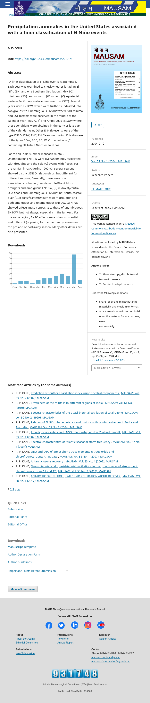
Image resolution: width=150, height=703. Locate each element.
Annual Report (65, 642)
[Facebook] (49, 628)
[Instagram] (88, 628)
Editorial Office (17, 524)
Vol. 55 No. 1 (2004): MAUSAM (52, 15)
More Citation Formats (107, 368)
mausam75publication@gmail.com (110, 661)
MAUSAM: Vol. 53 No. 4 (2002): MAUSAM (91, 461)
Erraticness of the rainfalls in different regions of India (67, 403)
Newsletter (63, 638)
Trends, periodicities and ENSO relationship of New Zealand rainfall (76, 432)
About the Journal (26, 638)
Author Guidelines (20, 562)
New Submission (25, 653)
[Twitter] (61, 628)
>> (18, 489)
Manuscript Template (22, 547)
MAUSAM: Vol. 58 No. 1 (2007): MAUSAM (86, 456)
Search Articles (107, 638)
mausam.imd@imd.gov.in (105, 657)
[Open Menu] (8, 4)
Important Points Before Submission (32, 571)
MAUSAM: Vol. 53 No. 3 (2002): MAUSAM (84, 471)
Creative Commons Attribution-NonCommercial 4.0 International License (116, 228)
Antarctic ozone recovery (47, 461)
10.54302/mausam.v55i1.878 (107, 360)
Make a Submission (23, 589)
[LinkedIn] (75, 628)
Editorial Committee (27, 642)
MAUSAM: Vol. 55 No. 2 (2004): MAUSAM (56, 427)
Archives (25, 15)
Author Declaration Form (24, 554)
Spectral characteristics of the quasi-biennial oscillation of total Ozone (77, 412)
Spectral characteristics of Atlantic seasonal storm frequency (71, 442)
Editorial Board (17, 517)
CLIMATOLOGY (101, 189)
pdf (99, 125)
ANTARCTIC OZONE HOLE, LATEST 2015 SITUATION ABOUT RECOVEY (76, 476)
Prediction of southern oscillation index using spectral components (75, 393)
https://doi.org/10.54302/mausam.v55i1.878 (43, 59)
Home (11, 15)
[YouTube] (101, 628)
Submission (15, 509)
